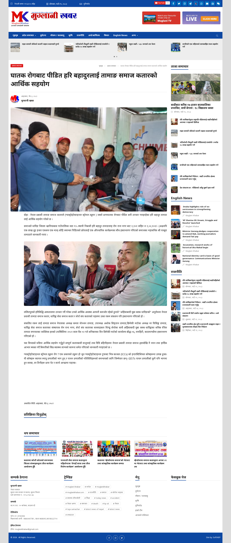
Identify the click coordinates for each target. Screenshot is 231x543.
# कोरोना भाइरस (117, 492)
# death (94, 503)
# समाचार (83, 503)
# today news (100, 498)
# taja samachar (73, 509)
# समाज (103, 492)
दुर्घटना (43, 35)
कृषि (70, 35)
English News (120, 35)
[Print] (213, 3)
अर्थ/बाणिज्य (94, 35)
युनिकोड (138, 505)
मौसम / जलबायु (57, 35)
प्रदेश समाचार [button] (28, 35)
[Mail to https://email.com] (207, 3)
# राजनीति (92, 492)
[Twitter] (179, 3)
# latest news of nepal (94, 509)
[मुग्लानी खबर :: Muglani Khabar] (44, 19)
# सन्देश (88, 486)
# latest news (114, 509)
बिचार (106, 35)
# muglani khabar (73, 486)
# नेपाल (116, 503)
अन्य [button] (134, 35)
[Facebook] (173, 3)
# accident (115, 498)
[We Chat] (218, 3)
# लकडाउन (70, 514)
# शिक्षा (87, 498)
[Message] (190, 3)
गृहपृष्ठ (15, 35)
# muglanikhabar (102, 486)
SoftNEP (216, 537)
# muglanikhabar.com (75, 492)
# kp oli (106, 503)
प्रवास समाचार (111, 66)
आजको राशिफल (142, 515)
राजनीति (80, 35)
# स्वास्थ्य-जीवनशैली (73, 498)
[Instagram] (184, 3)
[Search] (217, 35)
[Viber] (196, 3)
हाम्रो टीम (138, 510)
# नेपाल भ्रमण (71, 503)
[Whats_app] (201, 3)
